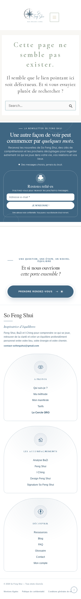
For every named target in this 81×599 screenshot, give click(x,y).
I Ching (41, 472)
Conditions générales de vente (61, 592)
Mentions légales (11, 592)
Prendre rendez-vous (35, 291)
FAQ (40, 544)
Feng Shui (40, 466)
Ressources (40, 532)
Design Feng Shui (40, 478)
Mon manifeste (40, 400)
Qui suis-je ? (40, 388)
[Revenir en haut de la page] (74, 590)
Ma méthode (40, 394)
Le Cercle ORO (40, 412)
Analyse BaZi (40, 460)
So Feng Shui (18, 315)
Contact (40, 556)
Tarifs (41, 406)
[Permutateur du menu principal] (54, 17)
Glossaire (40, 550)
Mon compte (41, 563)
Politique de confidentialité (33, 592)
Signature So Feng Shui (40, 484)
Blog (40, 538)
